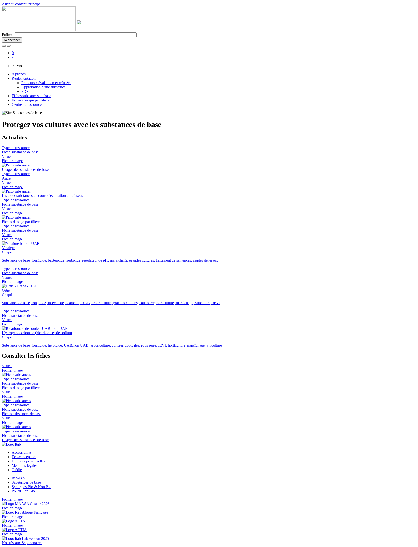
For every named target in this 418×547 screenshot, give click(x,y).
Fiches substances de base (31, 96)
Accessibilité (21, 452)
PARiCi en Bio (23, 491)
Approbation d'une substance (43, 87)
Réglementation (24, 78)
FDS (25, 91)
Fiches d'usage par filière (30, 100)
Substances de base (26, 482)
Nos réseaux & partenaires (22, 543)
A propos (19, 74)
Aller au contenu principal (22, 4)
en (13, 57)
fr (13, 53)
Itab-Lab (18, 478)
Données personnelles (28, 461)
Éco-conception (24, 457)
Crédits (17, 470)
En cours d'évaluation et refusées (46, 83)
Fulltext (8, 35)
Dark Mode (16, 66)
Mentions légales (24, 465)
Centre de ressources (27, 104)
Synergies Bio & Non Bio (31, 487)
